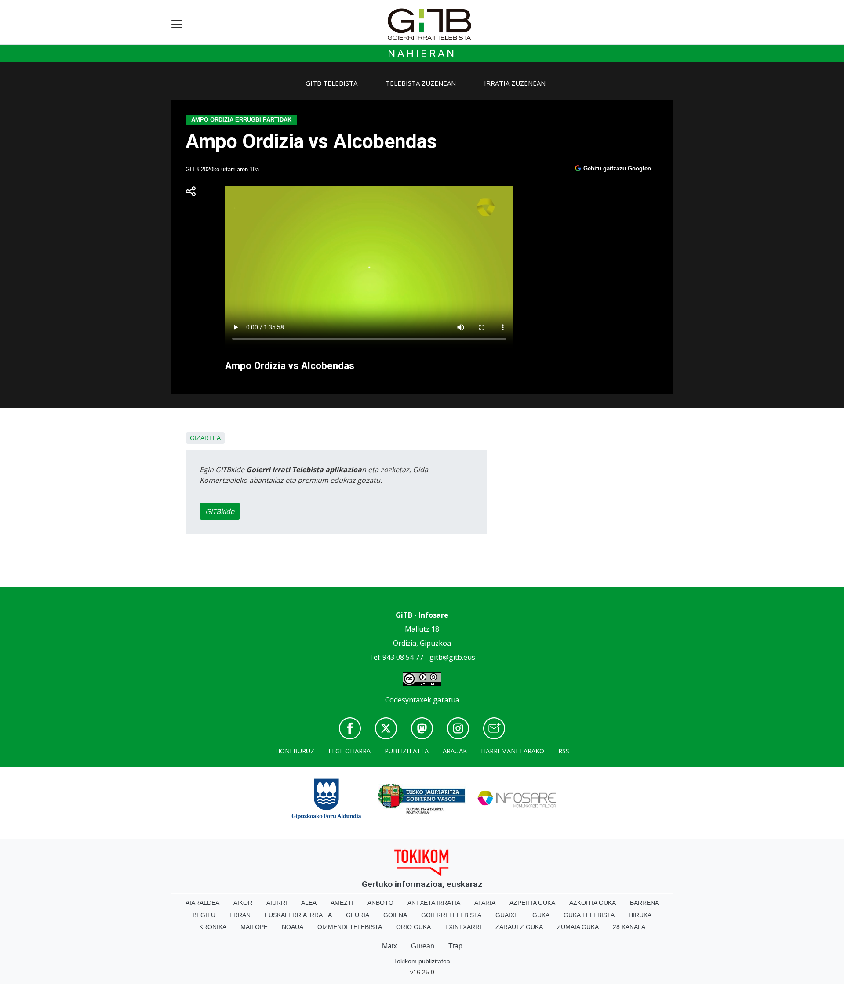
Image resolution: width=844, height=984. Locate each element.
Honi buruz (294, 751)
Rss (563, 751)
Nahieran (422, 53)
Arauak (455, 751)
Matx (389, 946)
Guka (540, 915)
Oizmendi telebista (349, 926)
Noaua (292, 926)
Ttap (455, 946)
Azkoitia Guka (592, 902)
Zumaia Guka (578, 926)
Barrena (644, 902)
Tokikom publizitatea (422, 961)
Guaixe (506, 915)
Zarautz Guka (519, 926)
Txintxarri (463, 926)
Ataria (484, 902)
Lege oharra (349, 751)
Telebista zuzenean (421, 83)
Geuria (357, 915)
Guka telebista (589, 915)
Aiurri (276, 902)
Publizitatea (407, 751)
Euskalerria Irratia (298, 915)
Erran (240, 915)
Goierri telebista (451, 915)
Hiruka (640, 915)
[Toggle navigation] (176, 24)
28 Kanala (629, 926)
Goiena (395, 915)
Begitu (204, 915)
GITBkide (219, 511)
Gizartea (205, 437)
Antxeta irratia (433, 902)
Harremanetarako (512, 751)
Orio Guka (413, 926)
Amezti (342, 902)
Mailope (254, 926)
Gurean (422, 946)
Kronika (212, 926)
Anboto (380, 902)
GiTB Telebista (331, 83)
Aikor (242, 902)
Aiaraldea (202, 902)
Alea (308, 902)
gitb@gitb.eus (452, 657)
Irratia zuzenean (515, 83)
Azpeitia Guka (532, 902)
